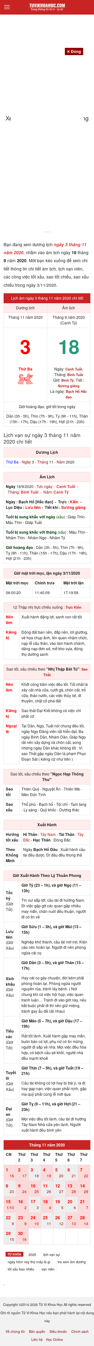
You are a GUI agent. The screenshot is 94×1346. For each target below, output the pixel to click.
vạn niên (47, 1269)
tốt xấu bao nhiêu (21, 1269)
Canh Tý (61, 492)
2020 (32, 1254)
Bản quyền (37, 1331)
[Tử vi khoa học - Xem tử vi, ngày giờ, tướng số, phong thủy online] (47, 7)
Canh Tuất (65, 486)
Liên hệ (37, 1339)
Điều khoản (58, 1331)
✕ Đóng (74, 51)
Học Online (54, 1339)
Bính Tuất (29, 492)
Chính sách (80, 1331)
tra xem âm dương (72, 1261)
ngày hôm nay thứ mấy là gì (29, 1261)
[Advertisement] (47, 180)
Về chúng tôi (15, 1331)
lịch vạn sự (51, 1254)
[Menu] (7, 7)
